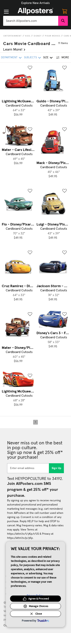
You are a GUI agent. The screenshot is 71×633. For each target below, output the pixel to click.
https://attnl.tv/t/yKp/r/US (23, 533)
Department (9, 57)
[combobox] (30, 21)
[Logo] (35, 11)
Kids (27, 36)
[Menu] (6, 12)
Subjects (30, 57)
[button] (35, 3)
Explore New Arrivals (35, 3)
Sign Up (56, 468)
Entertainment (13, 36)
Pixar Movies (52, 36)
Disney (37, 36)
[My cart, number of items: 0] (65, 11)
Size (46, 57)
